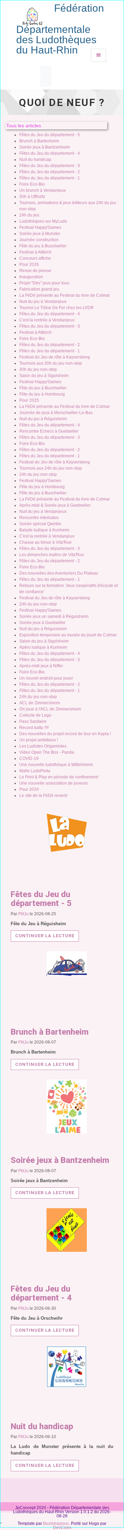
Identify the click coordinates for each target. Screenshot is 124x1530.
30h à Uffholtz (32, 196)
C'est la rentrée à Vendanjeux (46, 320)
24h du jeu (29, 215)
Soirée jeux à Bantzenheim (44, 147)
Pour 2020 (29, 789)
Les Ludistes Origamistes (42, 746)
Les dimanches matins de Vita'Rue (51, 554)
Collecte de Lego (35, 715)
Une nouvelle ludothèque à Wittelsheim (56, 764)
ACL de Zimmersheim (39, 703)
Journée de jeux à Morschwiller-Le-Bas (56, 412)
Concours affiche (35, 258)
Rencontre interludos (39, 517)
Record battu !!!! (34, 727)
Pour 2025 (29, 400)
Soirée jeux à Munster (39, 233)
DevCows (62, 1527)
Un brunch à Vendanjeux (42, 190)
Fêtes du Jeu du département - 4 (49, 153)
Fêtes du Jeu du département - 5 (49, 134)
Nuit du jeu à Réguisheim (43, 418)
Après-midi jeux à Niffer (41, 665)
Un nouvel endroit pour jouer (46, 678)
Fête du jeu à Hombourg (42, 394)
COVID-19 (29, 758)
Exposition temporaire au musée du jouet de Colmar (68, 635)
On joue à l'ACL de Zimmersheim (50, 709)
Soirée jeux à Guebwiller (42, 622)
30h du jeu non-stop (38, 369)
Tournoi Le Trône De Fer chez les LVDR (56, 307)
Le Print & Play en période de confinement (58, 777)
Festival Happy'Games (40, 227)
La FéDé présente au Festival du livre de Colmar (64, 295)
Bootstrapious (56, 1523)
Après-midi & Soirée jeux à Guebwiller (55, 505)
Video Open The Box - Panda (46, 752)
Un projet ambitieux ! (38, 740)
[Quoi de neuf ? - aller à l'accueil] (32, 13)
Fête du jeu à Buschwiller (42, 246)
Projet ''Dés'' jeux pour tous (44, 283)
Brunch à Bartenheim (39, 141)
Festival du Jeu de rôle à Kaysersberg (54, 357)
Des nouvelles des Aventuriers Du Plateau (58, 573)
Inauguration (31, 276)
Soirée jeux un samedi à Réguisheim (54, 616)
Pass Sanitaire (32, 721)
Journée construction (39, 239)
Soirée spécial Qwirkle (40, 523)
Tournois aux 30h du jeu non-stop (50, 363)
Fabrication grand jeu (39, 289)
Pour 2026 (29, 264)
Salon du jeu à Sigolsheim (44, 375)
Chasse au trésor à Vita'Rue (45, 542)
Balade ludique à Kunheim (44, 530)
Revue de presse (35, 270)
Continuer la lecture (44, 935)
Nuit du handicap (35, 159)
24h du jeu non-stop (38, 474)
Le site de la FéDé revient (43, 795)
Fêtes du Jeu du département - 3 (49, 165)
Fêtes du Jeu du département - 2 (49, 171)
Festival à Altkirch (35, 252)
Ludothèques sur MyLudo (43, 221)
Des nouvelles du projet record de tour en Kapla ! (65, 733)
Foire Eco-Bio (32, 184)
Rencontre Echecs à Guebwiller (49, 431)
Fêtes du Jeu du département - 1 (49, 178)
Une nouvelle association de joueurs (53, 783)
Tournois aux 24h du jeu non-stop (50, 468)
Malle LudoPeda (34, 770)
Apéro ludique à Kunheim (43, 647)
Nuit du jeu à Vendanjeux (42, 301)
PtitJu (23, 913)
